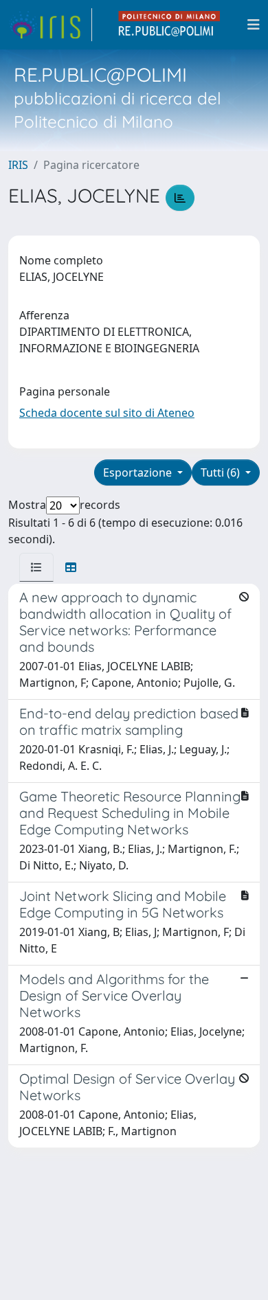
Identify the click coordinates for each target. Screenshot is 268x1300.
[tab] (36, 567)
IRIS (18, 164)
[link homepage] (50, 24)
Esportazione (139, 472)
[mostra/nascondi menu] (253, 25)
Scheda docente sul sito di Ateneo (106, 412)
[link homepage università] (170, 24)
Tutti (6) (222, 472)
